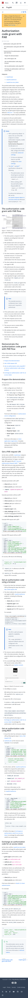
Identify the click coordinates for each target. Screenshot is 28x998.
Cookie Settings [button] (21, 987)
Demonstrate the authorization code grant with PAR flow (15, 52)
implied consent (18, 665)
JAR (18, 166)
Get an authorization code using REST (14, 66)
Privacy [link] (8, 987)
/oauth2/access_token (12, 82)
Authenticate (8, 740)
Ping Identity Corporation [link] (19, 979)
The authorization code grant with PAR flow (14, 47)
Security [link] (14, 987)
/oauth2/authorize (11, 79)
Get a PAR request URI (10, 58)
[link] (3, 3)
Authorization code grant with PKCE (7, 960)
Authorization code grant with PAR (12, 44)
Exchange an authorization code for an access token (14, 69)
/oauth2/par (9, 77)
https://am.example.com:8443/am (12, 531)
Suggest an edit (21, 12)
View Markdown (25, 12)
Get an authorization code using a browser (13, 62)
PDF (23, 12)
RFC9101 (10, 112)
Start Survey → (12, 25)
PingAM (9, 7)
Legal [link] (4, 987)
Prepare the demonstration (12, 55)
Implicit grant (22, 960)
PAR (12, 166)
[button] (21, 2)
